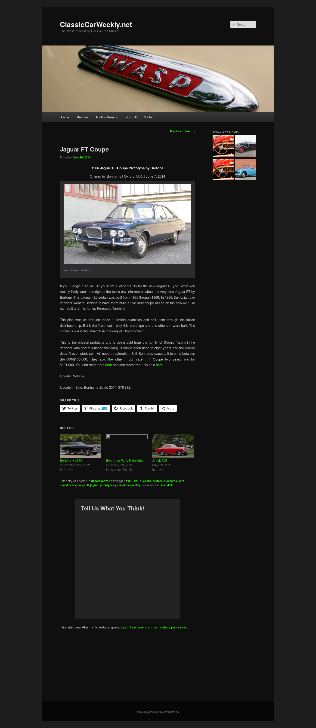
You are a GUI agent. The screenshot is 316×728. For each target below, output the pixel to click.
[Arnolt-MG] (173, 446)
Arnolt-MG (159, 460)
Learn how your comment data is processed (154, 627)
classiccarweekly (128, 485)
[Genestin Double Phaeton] (245, 146)
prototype (106, 485)
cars (181, 481)
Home (65, 117)
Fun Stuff (130, 117)
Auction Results (106, 117)
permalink (166, 485)
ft (88, 485)
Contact (149, 117)
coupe (81, 485)
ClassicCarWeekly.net (96, 24)
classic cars (68, 485)
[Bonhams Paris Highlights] (126, 446)
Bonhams (170, 481)
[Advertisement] (158, 667)
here (108, 364)
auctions (145, 481)
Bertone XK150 (71, 460)
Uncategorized (100, 481)
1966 (129, 481)
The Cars (82, 117)
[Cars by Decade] (223, 170)
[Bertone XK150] (80, 446)
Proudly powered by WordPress (158, 712)
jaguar (94, 485)
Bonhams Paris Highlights (124, 460)
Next (190, 131)
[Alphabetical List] (223, 146)
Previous (174, 131)
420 (136, 481)
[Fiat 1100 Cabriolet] (245, 170)
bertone (158, 481)
